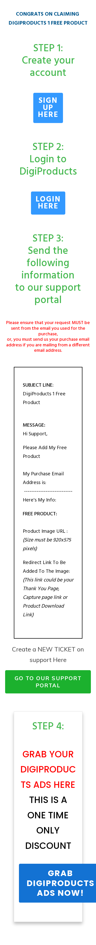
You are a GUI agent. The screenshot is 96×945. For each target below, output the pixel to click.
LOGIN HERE (48, 203)
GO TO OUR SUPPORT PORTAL (48, 681)
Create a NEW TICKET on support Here (48, 654)
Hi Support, (36, 434)
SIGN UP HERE (48, 107)
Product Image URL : (45, 531)
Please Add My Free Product (47, 474)
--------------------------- (47, 491)
